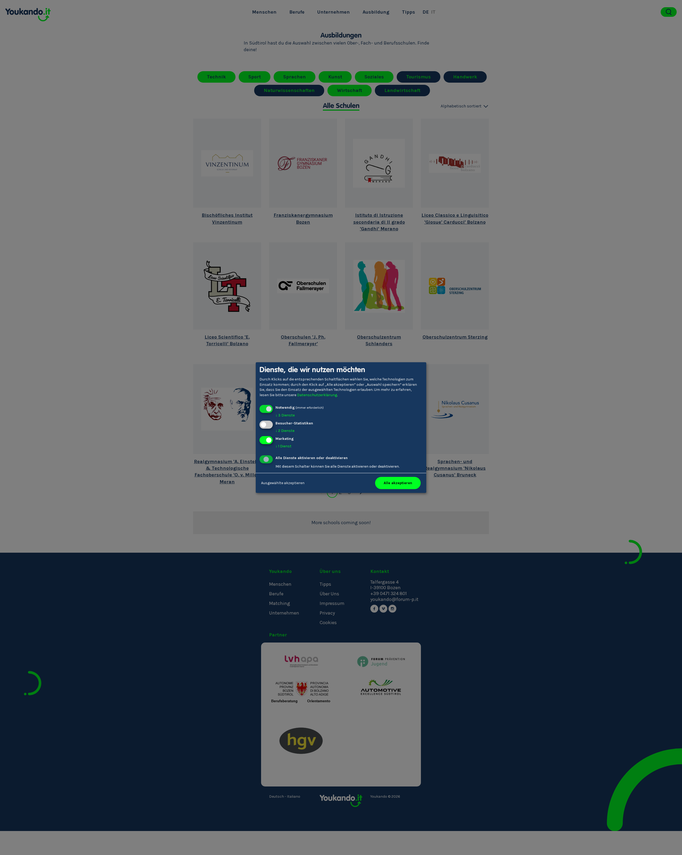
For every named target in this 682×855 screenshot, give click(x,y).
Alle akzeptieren (398, 483)
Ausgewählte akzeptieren (283, 483)
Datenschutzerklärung (317, 395)
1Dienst (283, 446)
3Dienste (285, 415)
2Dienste (284, 430)
